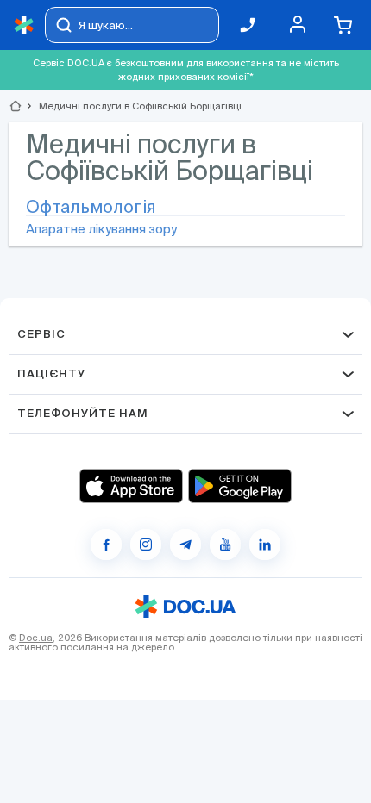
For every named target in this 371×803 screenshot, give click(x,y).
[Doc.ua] (24, 25)
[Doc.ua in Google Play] (240, 486)
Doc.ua (36, 637)
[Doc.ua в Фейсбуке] (106, 544)
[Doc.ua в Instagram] (145, 544)
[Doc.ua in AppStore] (131, 486)
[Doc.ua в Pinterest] (264, 544)
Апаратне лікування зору (101, 228)
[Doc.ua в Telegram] (185, 544)
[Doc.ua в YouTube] (225, 544)
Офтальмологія (91, 207)
